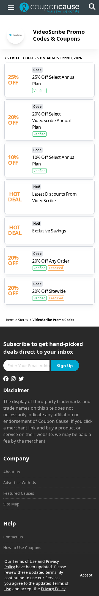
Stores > (25, 320)
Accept (86, 575)
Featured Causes (18, 493)
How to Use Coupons (22, 547)
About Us (11, 471)
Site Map (11, 504)
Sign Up (65, 365)
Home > (11, 320)
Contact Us (13, 536)
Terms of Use (25, 561)
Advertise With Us (19, 482)
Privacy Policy (53, 588)
